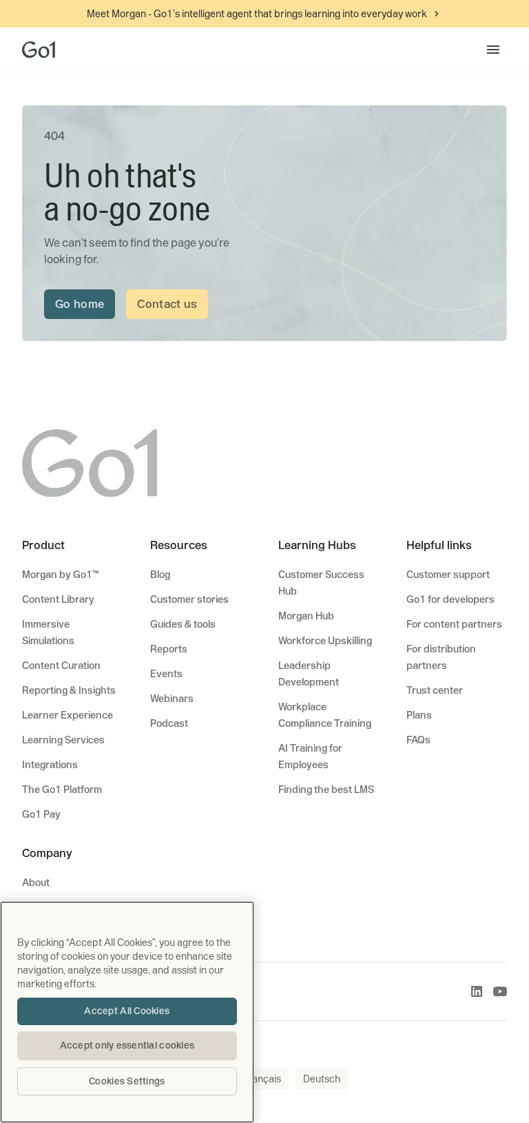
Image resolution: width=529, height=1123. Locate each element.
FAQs (418, 740)
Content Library (58, 599)
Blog (160, 574)
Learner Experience (67, 715)
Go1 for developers (450, 599)
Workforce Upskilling (325, 641)
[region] (127, 1012)
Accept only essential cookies (127, 1045)
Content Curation (61, 665)
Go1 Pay (41, 814)
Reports (168, 649)
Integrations (50, 765)
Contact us (167, 304)
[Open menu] (493, 49)
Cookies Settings (127, 1080)
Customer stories (189, 599)
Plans (419, 715)
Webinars (172, 698)
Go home (79, 304)
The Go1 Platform (62, 789)
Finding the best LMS (326, 789)
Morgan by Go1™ (60, 574)
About (36, 882)
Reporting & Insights (69, 690)
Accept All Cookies (126, 1010)
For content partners (454, 624)
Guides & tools (183, 624)
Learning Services (63, 740)
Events (166, 674)
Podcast (169, 723)
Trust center (434, 690)
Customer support (448, 574)
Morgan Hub (306, 616)
